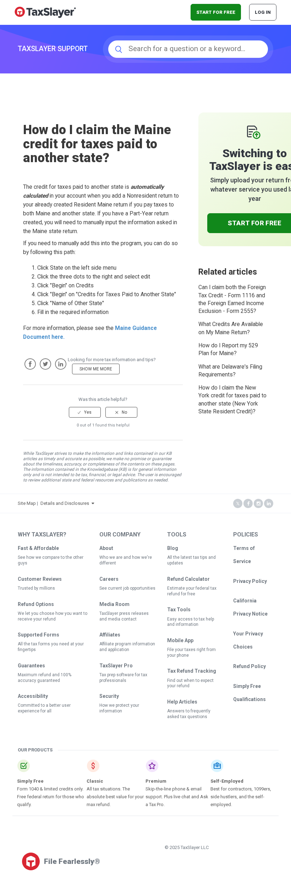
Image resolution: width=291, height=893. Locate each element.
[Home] (45, 12)
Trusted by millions (36, 588)
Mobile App (180, 640)
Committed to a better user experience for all (44, 708)
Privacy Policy (250, 581)
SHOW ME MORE (95, 368)
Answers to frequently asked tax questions (188, 714)
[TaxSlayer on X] (237, 503)
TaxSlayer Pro (116, 665)
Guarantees (31, 665)
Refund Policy (249, 666)
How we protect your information (119, 708)
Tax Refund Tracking (191, 671)
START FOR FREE (215, 12)
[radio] (85, 412)
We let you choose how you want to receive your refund (52, 616)
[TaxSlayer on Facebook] (248, 503)
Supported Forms (38, 635)
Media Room (114, 604)
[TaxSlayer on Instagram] (258, 503)
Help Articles (182, 702)
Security (109, 696)
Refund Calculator (188, 579)
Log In (263, 12)
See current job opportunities (127, 588)
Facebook (30, 364)
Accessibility (33, 696)
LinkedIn (61, 364)
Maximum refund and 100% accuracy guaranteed (44, 677)
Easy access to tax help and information (190, 622)
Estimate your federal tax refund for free (191, 591)
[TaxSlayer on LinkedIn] (268, 503)
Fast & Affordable (38, 548)
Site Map (27, 503)
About (106, 548)
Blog (172, 548)
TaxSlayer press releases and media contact (124, 616)
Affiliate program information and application (127, 646)
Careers (109, 579)
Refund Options (36, 604)
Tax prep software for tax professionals (123, 677)
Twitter (45, 364)
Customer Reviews (40, 579)
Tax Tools (179, 609)
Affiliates (109, 635)
